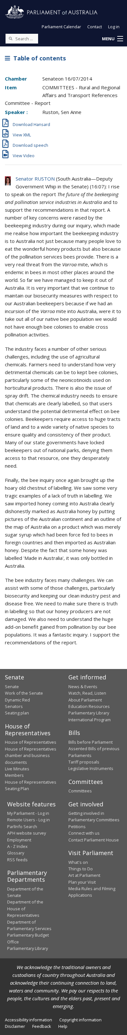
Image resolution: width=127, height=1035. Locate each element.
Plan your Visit (82, 882)
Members (14, 775)
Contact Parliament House (93, 840)
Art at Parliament (84, 875)
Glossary (15, 853)
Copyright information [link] (80, 1020)
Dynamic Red (17, 700)
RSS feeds (17, 860)
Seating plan (17, 713)
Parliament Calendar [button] (61, 27)
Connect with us (84, 833)
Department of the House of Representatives (25, 908)
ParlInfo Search (22, 826)
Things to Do (80, 869)
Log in (114, 27)
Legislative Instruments (90, 768)
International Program (89, 720)
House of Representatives (30, 742)
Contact (94, 27)
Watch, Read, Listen (87, 693)
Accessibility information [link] (28, 1020)
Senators (14, 706)
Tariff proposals (83, 762)
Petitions (77, 826)
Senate (12, 686)
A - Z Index (17, 846)
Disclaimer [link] (15, 1026)
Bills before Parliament (90, 742)
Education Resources (89, 706)
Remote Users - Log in (28, 820)
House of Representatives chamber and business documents (30, 755)
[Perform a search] (10, 38)
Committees (80, 791)
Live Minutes (17, 769)
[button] (112, 38)
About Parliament (85, 700)
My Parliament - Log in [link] (28, 813)
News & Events (82, 686)
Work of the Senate (24, 693)
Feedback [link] (41, 1026)
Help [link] (62, 1026)
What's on (78, 862)
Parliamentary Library (88, 713)
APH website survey (26, 833)
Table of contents (38, 58)
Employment (19, 840)
